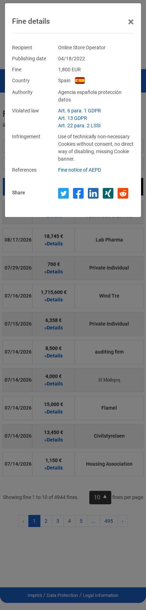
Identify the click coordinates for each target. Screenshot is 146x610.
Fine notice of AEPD (79, 170)
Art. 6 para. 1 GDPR (79, 110)
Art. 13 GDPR (72, 118)
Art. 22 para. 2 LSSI (79, 125)
